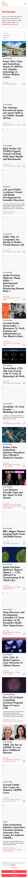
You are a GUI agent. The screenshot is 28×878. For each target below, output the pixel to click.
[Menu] (25, 4)
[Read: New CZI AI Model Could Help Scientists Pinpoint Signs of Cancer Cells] (14, 700)
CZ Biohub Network (7, 298)
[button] (14, 36)
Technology (18, 166)
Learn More (13, 865)
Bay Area (5, 125)
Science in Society (11, 761)
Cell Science (6, 504)
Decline (14, 871)
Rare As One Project (7, 506)
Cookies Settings (14, 867)
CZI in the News (12, 84)
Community (5, 84)
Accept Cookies (14, 875)
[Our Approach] (5, 3)
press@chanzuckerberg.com (10, 24)
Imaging (19, 504)
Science (12, 166)
